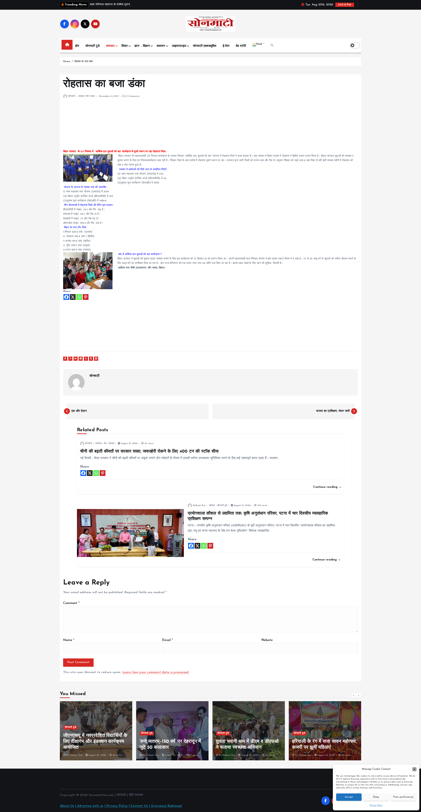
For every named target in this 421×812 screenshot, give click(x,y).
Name (68, 640)
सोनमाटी (71, 96)
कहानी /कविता (300, 739)
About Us (67, 806)
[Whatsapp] (79, 297)
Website (267, 640)
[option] (96, 730)
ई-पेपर (226, 46)
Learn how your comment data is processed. (155, 672)
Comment (71, 603)
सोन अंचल (90, 96)
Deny (376, 797)
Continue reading (325, 487)
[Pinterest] (85, 297)
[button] (414, 769)
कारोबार (98, 443)
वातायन (161, 46)
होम (77, 46)
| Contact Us (138, 806)
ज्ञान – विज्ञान (142, 46)
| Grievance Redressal (165, 806)
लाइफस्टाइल (179, 46)
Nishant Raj (199, 505)
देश (105, 443)
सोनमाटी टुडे (92, 46)
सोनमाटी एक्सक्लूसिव (204, 46)
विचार (125, 46)
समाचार (110, 46)
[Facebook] (66, 297)
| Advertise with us (89, 806)
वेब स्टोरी (241, 46)
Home (66, 61)
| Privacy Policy (116, 806)
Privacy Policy (376, 805)
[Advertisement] (161, 126)
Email (167, 640)
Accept (349, 797)
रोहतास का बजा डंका (83, 61)
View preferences (403, 797)
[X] (73, 297)
